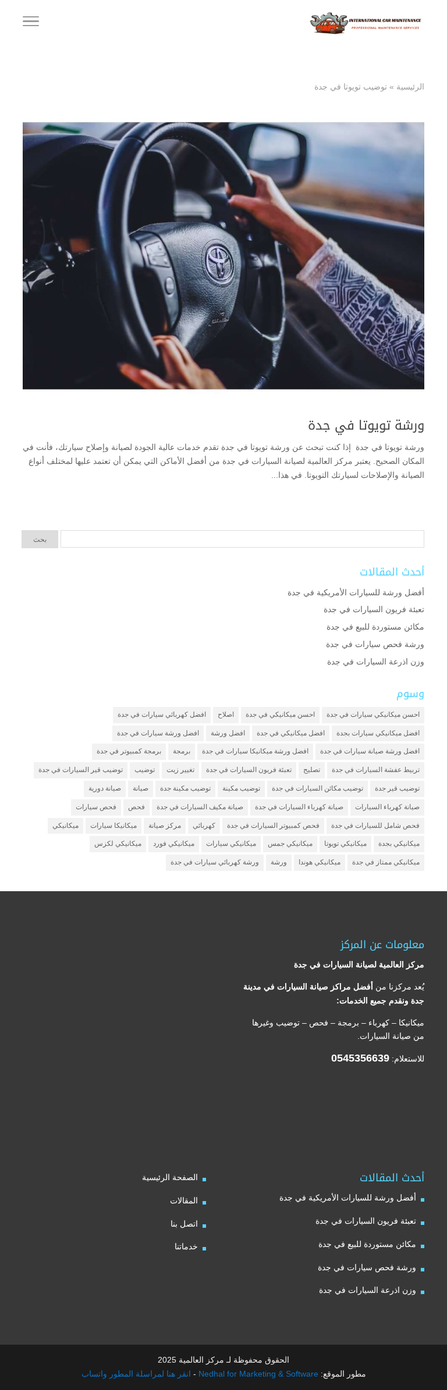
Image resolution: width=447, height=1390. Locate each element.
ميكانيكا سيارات (113, 825)
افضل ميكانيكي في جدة (291, 733)
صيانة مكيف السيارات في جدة (200, 807)
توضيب (144, 770)
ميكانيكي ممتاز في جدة (386, 862)
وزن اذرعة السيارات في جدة (375, 661)
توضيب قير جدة (397, 788)
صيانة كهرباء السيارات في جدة (299, 807)
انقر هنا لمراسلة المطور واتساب (136, 1373)
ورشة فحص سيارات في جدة (375, 644)
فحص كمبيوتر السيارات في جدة (273, 825)
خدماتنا (186, 1246)
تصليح (311, 770)
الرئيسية (410, 86)
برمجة (181, 751)
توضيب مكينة (241, 788)
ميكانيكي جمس (290, 843)
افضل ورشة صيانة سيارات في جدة (370, 751)
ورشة (279, 862)
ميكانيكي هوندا (319, 862)
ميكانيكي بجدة (399, 843)
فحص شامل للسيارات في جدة (375, 825)
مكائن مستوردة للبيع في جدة (375, 626)
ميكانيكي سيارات (231, 843)
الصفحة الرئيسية (170, 1177)
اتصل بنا (184, 1223)
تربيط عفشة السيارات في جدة (376, 770)
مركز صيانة (164, 825)
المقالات (184, 1200)
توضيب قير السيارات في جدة (80, 770)
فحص (136, 807)
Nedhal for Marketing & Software (257, 1373)
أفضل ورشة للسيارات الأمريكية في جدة (356, 592)
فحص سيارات (96, 807)
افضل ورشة (228, 733)
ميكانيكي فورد (173, 843)
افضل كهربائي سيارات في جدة (162, 714)
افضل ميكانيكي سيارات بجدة (378, 733)
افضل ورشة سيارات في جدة (158, 733)
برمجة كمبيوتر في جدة (129, 751)
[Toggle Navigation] (31, 23)
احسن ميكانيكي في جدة (280, 714)
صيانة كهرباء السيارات (387, 807)
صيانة (140, 788)
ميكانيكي (65, 825)
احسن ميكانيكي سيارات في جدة (373, 714)
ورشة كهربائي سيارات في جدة (215, 862)
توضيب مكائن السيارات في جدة (317, 788)
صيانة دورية (104, 788)
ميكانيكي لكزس (117, 843)
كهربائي (204, 825)
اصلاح (226, 714)
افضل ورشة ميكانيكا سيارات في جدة (255, 751)
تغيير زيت (180, 770)
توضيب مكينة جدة (185, 788)
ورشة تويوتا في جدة (364, 425)
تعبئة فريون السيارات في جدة (374, 609)
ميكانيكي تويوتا (345, 843)
